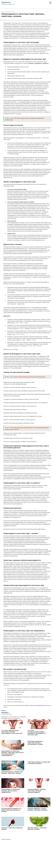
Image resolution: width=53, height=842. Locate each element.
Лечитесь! (6, 2)
